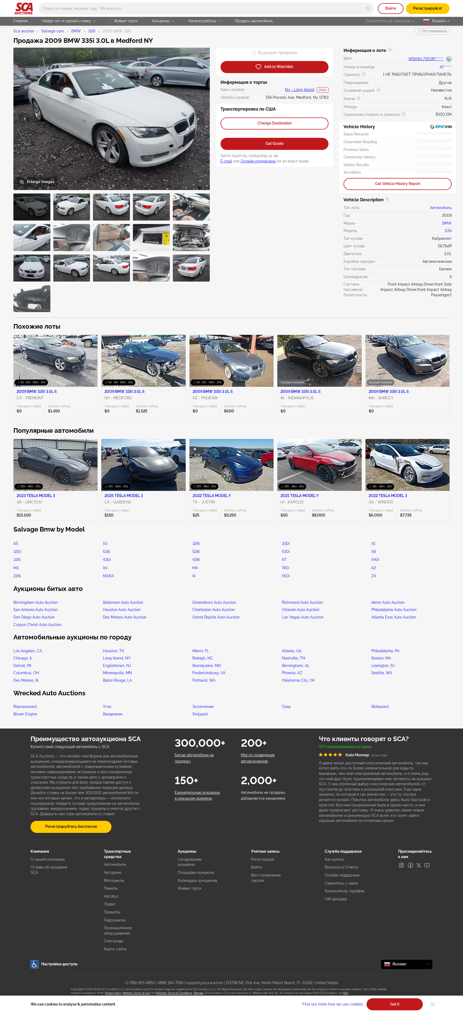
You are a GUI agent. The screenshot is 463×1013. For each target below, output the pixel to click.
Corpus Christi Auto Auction (37, 625)
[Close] (432, 1004)
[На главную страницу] (23, 8)
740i (285, 568)
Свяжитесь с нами (341, 883)
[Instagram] (401, 865)
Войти (390, 8)
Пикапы (110, 888)
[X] (418, 865)
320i (17, 551)
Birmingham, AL (295, 665)
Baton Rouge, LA (117, 680)
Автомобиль (441, 208)
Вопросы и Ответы (341, 867)
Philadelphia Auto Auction (393, 610)
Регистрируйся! (427, 8)
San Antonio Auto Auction (35, 610)
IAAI (345, 993)
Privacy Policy (113, 993)
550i (286, 576)
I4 (193, 576)
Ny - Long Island (299, 90)
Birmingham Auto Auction (35, 602)
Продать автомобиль (254, 21)
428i (196, 559)
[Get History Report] (449, 59)
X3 (105, 543)
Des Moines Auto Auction (124, 617)
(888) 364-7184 (170, 983)
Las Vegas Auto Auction (302, 617)
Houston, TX (113, 651)
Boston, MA (381, 658)
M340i (108, 576)
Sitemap (198, 993)
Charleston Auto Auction (213, 610)
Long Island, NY (116, 658)
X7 (284, 559)
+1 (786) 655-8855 (140, 983)
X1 (373, 543)
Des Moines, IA (26, 680)
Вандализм (112, 714)
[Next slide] (198, 119)
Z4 (373, 576)
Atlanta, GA (291, 651)
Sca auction (23, 31)
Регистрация (262, 859)
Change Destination (274, 123)
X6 (373, 551)
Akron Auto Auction (388, 602)
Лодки (109, 904)
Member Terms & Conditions (174, 993)
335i (91, 31)
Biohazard (380, 706)
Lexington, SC (383, 665)
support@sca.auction (204, 983)
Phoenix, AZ (292, 673)
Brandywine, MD (206, 665)
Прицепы (112, 912)
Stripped (200, 714)
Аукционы (160, 21)
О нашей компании (48, 859)
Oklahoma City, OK (298, 680)
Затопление (203, 706)
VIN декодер (336, 899)
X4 (105, 568)
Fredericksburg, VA (208, 673)
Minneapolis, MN (117, 673)
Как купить (334, 859)
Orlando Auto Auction (300, 610)
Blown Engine (25, 714)
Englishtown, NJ (117, 665)
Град (286, 706)
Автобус (111, 896)
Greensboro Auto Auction (214, 602)
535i (106, 551)
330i (286, 543)
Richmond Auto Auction (302, 602)
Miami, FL (200, 651)
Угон (107, 706)
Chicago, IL (23, 658)
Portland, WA (203, 680)
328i (196, 543)
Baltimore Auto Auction (123, 602)
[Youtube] (427, 865)
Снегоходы (113, 941)
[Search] (368, 8)
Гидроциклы (114, 920)
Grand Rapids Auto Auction (216, 617)
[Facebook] (410, 865)
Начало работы (202, 21)
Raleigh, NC (202, 658)
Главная (20, 21)
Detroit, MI (22, 665)
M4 (195, 568)
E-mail (226, 161)
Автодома (112, 872)
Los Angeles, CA (27, 651)
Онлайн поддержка (259, 161)
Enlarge (40, 182)
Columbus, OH (26, 673)
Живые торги (125, 21)
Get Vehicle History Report (397, 183)
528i (196, 551)
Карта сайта (115, 949)
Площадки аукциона (196, 872)
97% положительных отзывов (345, 747)
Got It (394, 1004)
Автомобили (115, 864)
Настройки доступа (59, 964)
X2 (373, 568)
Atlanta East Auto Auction (393, 617)
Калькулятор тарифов (344, 891)
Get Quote (274, 143)
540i (375, 559)
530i (286, 551)
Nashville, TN (293, 658)
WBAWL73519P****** (425, 59)
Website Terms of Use (136, 993)
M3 (16, 568)
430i (107, 559)
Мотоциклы (114, 880)
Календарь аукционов (197, 880)
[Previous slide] (25, 119)
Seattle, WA (381, 673)
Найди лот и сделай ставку (66, 21)
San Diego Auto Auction (34, 617)
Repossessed (25, 706)
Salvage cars (52, 31)
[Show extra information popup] (390, 50)
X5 (15, 543)
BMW (76, 31)
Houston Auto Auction (122, 610)
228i (17, 576)
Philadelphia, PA (385, 651)
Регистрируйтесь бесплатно (71, 826)
